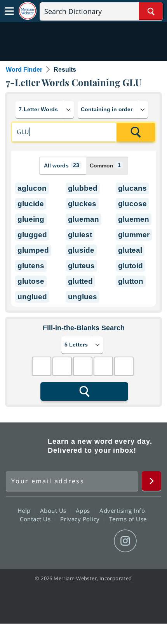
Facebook (41, 541)
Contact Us (36, 519)
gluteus (81, 266)
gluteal (130, 250)
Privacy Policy (81, 519)
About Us (54, 510)
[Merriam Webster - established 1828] (28, 11)
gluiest (80, 235)
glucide (30, 204)
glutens (30, 266)
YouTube (97, 541)
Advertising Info (123, 510)
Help (25, 510)
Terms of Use (128, 519)
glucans (132, 188)
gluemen (133, 219)
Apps (84, 510)
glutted (80, 281)
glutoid (130, 266)
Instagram (125, 541)
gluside (81, 250)
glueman (83, 219)
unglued (32, 297)
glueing (30, 219)
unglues (82, 297)
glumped (33, 250)
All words (61, 165)
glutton (130, 281)
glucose (132, 204)
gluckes (82, 204)
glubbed (82, 188)
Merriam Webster (25, 446)
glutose (30, 281)
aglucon (32, 188)
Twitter (69, 541)
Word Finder (24, 69)
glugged (32, 235)
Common (105, 165)
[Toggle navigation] (9, 11)
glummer (134, 235)
